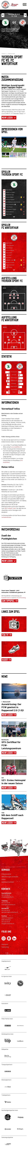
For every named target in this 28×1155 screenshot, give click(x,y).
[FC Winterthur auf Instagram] (3, 940)
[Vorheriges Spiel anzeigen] (3, 15)
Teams (3, 53)
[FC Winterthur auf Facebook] (9, 940)
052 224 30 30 (5, 895)
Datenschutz (5, 947)
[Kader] (14, 649)
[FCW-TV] (14, 624)
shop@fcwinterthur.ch (7, 923)
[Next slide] (25, 144)
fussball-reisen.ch (6, 597)
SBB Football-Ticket (10, 508)
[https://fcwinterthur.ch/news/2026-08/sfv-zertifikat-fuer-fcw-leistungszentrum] (14, 729)
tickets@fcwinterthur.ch (8, 904)
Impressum (4, 944)
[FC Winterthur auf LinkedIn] (14, 940)
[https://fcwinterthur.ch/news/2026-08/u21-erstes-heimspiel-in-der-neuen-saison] (14, 767)
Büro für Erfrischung (20, 597)
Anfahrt (3, 879)
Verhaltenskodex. (6, 517)
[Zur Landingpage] (16, 8)
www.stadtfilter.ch (16, 447)
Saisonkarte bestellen (7, 882)
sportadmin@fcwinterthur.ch (9, 912)
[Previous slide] (3, 144)
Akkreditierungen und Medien (9, 877)
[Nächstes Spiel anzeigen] (25, 15)
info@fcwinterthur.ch (7, 897)
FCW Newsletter (6, 874)
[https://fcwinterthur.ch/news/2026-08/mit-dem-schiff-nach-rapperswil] (14, 802)
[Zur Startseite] (5, 8)
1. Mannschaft (11, 53)
